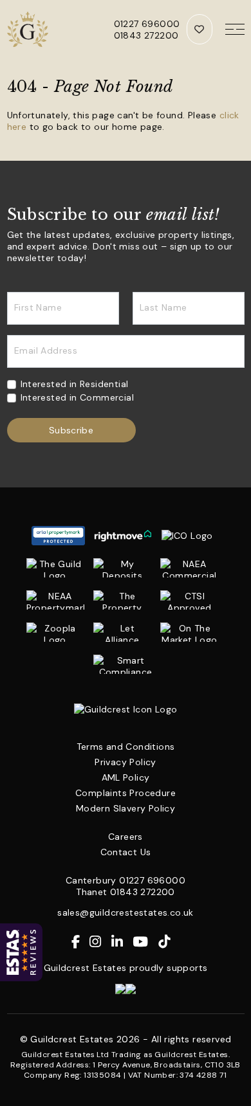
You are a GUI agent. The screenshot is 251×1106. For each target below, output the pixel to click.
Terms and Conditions (126, 746)
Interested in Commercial (78, 397)
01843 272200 (146, 35)
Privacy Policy (125, 762)
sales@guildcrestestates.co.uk (125, 912)
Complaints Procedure (125, 793)
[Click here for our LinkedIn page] (122, 942)
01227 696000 (147, 24)
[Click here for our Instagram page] (100, 942)
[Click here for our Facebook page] (80, 942)
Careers (125, 836)
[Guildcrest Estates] (29, 29)
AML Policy (126, 777)
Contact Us (125, 852)
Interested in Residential (75, 384)
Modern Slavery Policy (125, 808)
